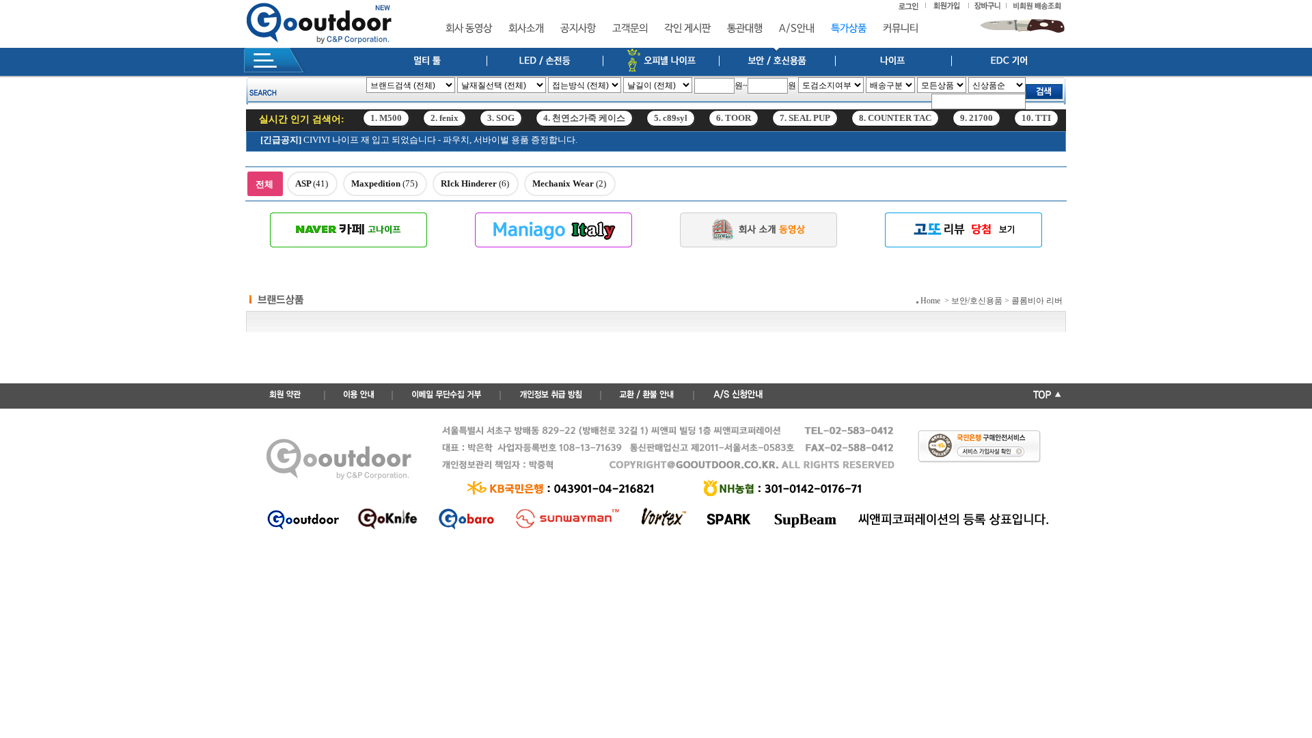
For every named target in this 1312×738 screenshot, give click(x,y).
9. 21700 (976, 123)
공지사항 (578, 29)
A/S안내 (797, 29)
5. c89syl (670, 123)
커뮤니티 (900, 29)
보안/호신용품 (976, 300)
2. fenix (444, 123)
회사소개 (526, 29)
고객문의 (630, 29)
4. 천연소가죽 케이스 (584, 123)
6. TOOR (733, 123)
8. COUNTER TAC (895, 123)
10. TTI (1036, 123)
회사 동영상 (469, 29)
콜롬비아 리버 (1037, 300)
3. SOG (501, 123)
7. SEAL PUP (805, 123)
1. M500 (386, 123)
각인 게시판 (687, 29)
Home (930, 300)
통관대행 (745, 29)
